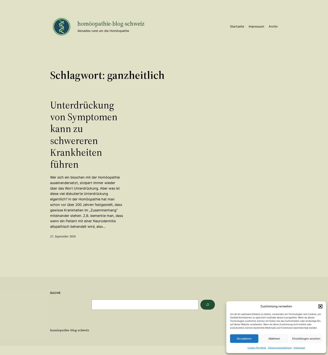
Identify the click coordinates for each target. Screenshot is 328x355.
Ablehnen (274, 338)
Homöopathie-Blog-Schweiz (110, 24)
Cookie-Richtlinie (257, 347)
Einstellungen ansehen (306, 338)
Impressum (299, 347)
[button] (320, 306)
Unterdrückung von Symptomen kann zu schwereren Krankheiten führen (83, 134)
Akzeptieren (244, 338)
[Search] (207, 305)
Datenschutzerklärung (280, 347)
